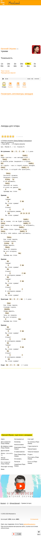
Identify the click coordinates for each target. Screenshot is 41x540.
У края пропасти (33, 446)
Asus (7, 179)
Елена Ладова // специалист (23, 140)
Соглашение (34, 519)
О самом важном (19, 452)
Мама (2, 469)
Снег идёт (31, 439)
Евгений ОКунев (8, 49)
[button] (20, 486)
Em (12, 151)
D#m (21, 63)
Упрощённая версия (8, 73)
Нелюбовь (17, 442)
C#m (8, 63)
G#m (15, 66)
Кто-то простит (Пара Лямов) (5, 463)
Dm (15, 63)
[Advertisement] (20, 26)
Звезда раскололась (5, 458)
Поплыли (17, 461)
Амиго (3, 439)
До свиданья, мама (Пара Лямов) (7, 447)
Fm (35, 63)
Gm (9, 66)
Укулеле (10, 87)
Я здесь (30, 454)
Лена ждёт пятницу (7, 466)
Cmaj (5, 159)
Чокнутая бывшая (33, 452)
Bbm (28, 66)
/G (26, 213)
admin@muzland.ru (29, 524)
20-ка (18, 87)
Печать (24, 87)
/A (24, 213)
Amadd (7, 309)
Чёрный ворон (32, 449)
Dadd (25, 155)
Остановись (18, 459)
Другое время (5, 450)
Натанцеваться (19, 439)
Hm (35, 66)
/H (21, 213)
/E (29, 213)
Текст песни (5, 71)
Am (22, 66)
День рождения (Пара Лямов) (5, 442)
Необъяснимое (19, 444)
